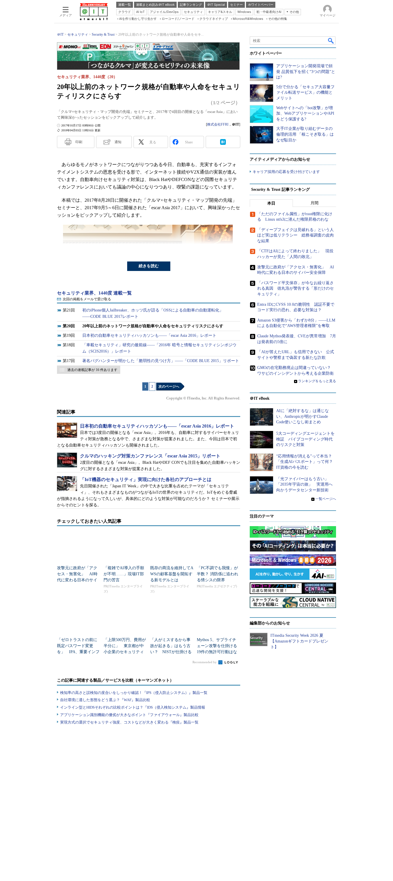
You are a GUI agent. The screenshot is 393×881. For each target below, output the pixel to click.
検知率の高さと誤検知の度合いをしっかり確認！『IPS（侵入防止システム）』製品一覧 (133, 692)
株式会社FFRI (217, 124)
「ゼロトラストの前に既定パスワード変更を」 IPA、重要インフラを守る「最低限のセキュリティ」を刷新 (78, 652)
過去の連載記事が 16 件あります (92, 370)
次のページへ (169, 386)
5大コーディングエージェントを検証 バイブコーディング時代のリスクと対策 (305, 439)
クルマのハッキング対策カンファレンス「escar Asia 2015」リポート (150, 455)
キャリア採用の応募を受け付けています (286, 172)
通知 (118, 142)
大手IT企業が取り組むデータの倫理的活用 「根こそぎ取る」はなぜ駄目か (305, 134)
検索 (331, 40)
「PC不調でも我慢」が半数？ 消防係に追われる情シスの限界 (217, 574)
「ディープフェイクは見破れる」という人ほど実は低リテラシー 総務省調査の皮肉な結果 (295, 235)
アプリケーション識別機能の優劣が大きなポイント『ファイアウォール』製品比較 (129, 715)
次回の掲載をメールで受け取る (87, 299)
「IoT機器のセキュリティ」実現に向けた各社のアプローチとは (145, 479)
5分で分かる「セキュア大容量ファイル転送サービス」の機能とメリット (305, 92)
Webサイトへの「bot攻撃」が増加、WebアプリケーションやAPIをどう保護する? (305, 113)
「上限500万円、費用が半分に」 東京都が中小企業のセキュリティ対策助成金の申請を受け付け (125, 652)
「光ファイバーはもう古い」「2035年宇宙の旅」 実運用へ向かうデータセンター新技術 (304, 484)
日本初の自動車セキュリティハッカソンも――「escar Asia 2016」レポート (149, 335)
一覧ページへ (325, 499)
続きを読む (149, 266)
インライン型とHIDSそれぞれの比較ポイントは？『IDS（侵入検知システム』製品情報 (132, 707)
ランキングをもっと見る (317, 381)
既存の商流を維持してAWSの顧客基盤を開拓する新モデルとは (171, 574)
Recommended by (205, 662)
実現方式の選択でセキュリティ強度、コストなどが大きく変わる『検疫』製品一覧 (129, 722)
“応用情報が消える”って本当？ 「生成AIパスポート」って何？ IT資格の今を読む (306, 462)
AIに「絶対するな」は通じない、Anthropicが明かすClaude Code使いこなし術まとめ (302, 416)
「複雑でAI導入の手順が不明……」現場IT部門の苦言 (124, 574)
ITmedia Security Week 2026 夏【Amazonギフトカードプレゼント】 (299, 641)
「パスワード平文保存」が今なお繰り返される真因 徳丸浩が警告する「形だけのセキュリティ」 (295, 288)
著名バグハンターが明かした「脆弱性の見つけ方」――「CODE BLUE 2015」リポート (160, 361)
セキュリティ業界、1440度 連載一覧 (94, 293)
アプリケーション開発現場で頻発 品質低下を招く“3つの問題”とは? (305, 71)
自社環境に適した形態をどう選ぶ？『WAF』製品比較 (105, 700)
